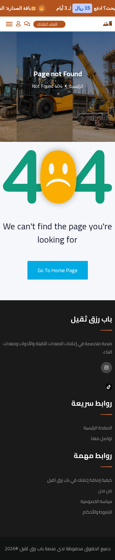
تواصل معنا (101, 438)
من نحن (105, 490)
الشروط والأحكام (97, 512)
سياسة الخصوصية (96, 501)
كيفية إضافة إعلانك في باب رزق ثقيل (79, 480)
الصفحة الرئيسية (97, 427)
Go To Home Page (58, 270)
